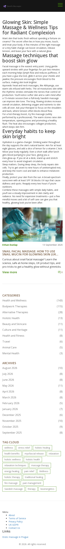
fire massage (11, 483)
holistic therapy (12, 477)
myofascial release (34, 453)
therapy (31, 488)
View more (9, 272)
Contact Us (14, 527)
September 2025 (32, 432)
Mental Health (32, 353)
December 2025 (32, 415)
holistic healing (42, 447)
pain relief (29, 471)
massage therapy (40, 465)
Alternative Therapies (32, 312)
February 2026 (32, 403)
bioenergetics (47, 488)
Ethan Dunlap (10, 244)
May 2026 (32, 385)
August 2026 (32, 368)
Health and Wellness (32, 300)
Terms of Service (17, 518)
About (12, 515)
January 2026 (32, 409)
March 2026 (32, 397)
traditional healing (34, 477)
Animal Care (32, 347)
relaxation (54, 453)
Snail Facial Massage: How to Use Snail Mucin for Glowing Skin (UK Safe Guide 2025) (29, 253)
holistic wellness (12, 459)
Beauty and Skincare (32, 324)
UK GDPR (13, 524)
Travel (32, 341)
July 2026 (32, 374)
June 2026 (32, 379)
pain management (32, 483)
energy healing (11, 471)
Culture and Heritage (32, 330)
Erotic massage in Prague (15, 536)
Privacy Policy (16, 521)
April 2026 (32, 391)
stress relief (24, 447)
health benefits (12, 453)
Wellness (43, 471)
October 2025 (32, 426)
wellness (8, 447)
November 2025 (32, 421)
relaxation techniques (15, 465)
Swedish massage (13, 488)
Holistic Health (32, 318)
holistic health (33, 459)
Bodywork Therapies (32, 306)
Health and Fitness (32, 335)
